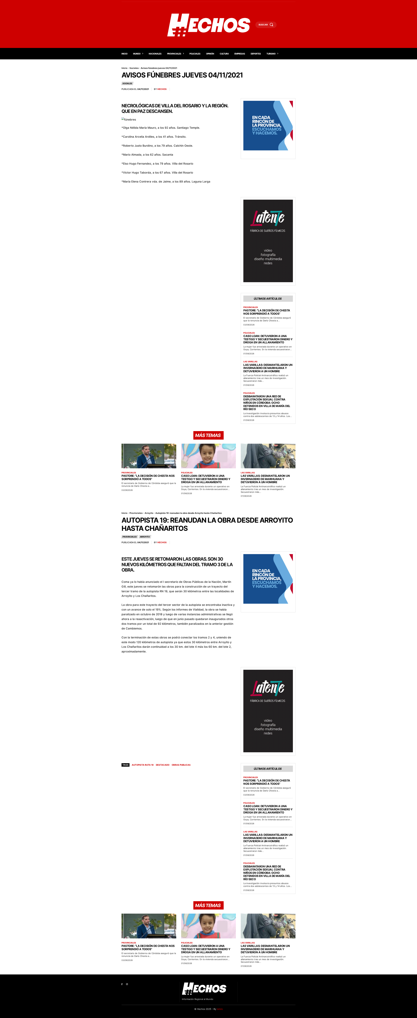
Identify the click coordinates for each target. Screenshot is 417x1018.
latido (220, 1009)
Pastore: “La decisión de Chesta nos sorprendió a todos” (266, 312)
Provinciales (250, 307)
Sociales (134, 68)
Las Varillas (250, 361)
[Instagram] (127, 984)
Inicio (124, 68)
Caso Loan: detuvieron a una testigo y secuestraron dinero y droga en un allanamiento (268, 339)
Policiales (249, 333)
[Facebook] (122, 984)
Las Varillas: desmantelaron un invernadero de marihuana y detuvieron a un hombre (267, 368)
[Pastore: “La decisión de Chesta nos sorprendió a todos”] (149, 456)
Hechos (162, 89)
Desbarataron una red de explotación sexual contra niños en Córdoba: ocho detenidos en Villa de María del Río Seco (266, 403)
